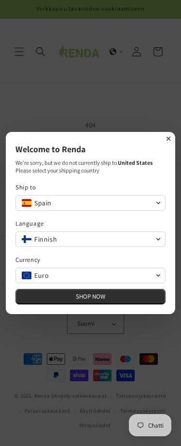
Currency (28, 260)
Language (29, 223)
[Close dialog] (168, 139)
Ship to (25, 187)
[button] (90, 203)
